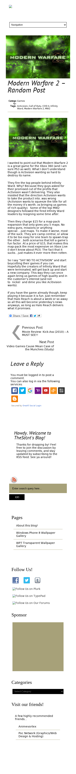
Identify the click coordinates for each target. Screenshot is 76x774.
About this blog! (27, 525)
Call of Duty (35, 106)
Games (21, 101)
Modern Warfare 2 (34, 108)
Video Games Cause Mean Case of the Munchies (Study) (30, 348)
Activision (22, 106)
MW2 (47, 108)
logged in (34, 375)
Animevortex (27, 726)
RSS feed (22, 457)
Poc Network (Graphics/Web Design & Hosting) (38, 735)
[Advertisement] (38, 646)
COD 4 (45, 106)
